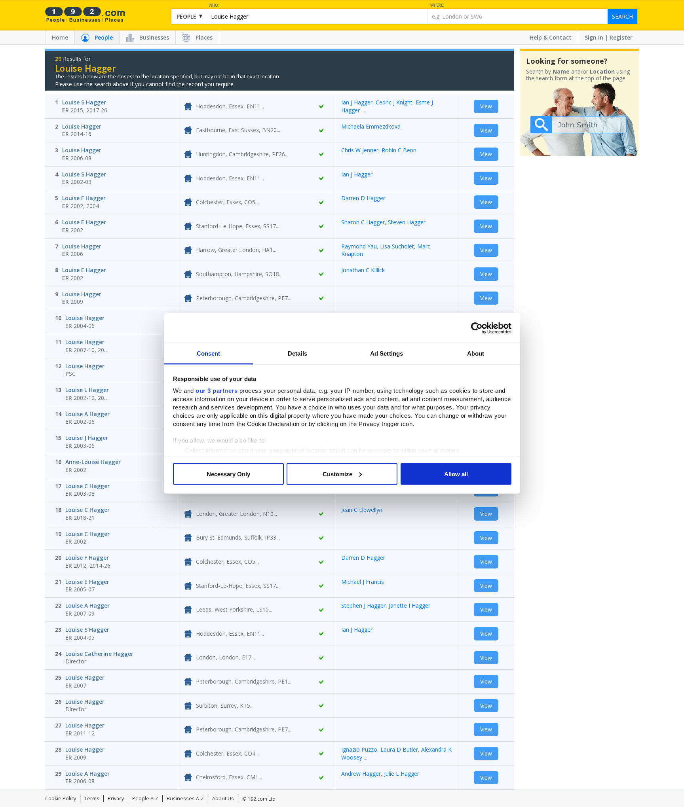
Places (204, 37)
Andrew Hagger (361, 773)
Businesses (154, 37)
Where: (437, 5)
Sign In (594, 37)
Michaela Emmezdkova (371, 126)
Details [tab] (297, 353)
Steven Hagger (407, 222)
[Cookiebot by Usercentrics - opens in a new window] (476, 328)
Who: (214, 5)
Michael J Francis (362, 581)
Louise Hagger (81, 126)
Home (60, 37)
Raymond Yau (359, 246)
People (104, 37)
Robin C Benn (399, 150)
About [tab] (475, 353)
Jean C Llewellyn (361, 509)
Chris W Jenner (359, 150)
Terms (91, 798)
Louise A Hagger (87, 414)
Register (621, 37)
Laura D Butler (399, 749)
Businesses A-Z (185, 798)
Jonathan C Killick (363, 270)
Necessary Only (228, 473)
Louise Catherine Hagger (99, 653)
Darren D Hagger (363, 198)
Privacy (116, 798)
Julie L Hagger (401, 773)
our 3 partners (217, 390)
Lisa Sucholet (397, 246)
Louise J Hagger (86, 437)
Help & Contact (551, 37)
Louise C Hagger (87, 486)
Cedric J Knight (394, 102)
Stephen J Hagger (363, 605)
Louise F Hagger (84, 198)
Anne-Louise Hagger (93, 462)
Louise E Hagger (84, 222)
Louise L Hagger (87, 390)
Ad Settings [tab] (386, 353)
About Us (223, 798)
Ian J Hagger (356, 102)
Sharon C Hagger (363, 222)
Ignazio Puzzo (359, 749)
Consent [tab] (208, 353)
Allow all (456, 473)
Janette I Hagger (409, 605)
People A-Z (145, 798)
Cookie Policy (60, 798)
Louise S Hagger (84, 102)
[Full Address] (321, 106)
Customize (337, 473)
